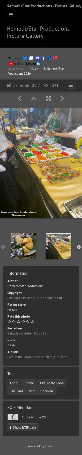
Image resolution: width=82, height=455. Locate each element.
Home (9, 85)
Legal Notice (16, 69)
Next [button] (79, 247)
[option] (23, 246)
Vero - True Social (41, 391)
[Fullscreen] (48, 98)
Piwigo (50, 446)
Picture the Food (19, 357)
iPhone (29, 383)
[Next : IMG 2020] (62, 98)
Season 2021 (43, 357)
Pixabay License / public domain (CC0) (34, 298)
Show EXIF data (24, 427)
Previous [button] (3, 247)
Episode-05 (26, 85)
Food (13, 383)
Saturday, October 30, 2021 (26, 333)
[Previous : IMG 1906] (19, 98)
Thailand (16, 391)
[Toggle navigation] (11, 13)
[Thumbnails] (33, 98)
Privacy (33, 69)
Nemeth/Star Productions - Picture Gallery (44, 6)
